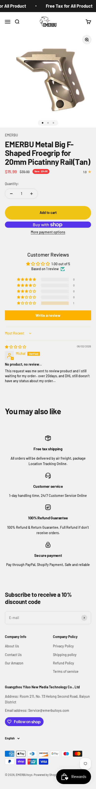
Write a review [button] (48, 315)
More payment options (48, 232)
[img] (15, 347)
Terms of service (66, 671)
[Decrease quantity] (11, 194)
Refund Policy (63, 663)
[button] (27, 303)
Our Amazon (14, 663)
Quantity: (12, 184)
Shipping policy (65, 655)
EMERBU (11, 135)
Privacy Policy (63, 646)
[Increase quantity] (31, 194)
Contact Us (13, 655)
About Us (12, 646)
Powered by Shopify (46, 774)
